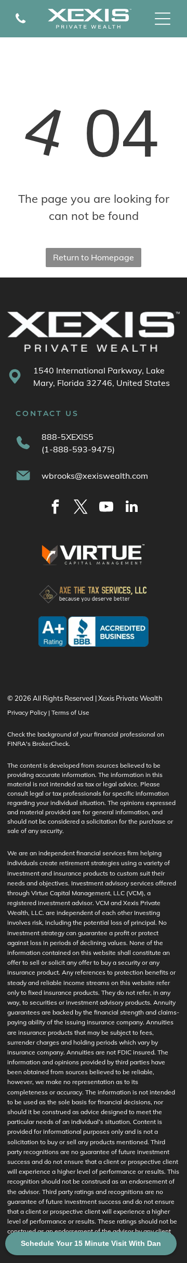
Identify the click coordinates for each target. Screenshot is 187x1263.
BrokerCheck (50, 743)
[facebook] (55, 508)
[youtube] (106, 508)
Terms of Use (70, 712)
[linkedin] (132, 508)
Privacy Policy (27, 712)
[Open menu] (162, 18)
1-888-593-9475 (78, 449)
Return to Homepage (93, 257)
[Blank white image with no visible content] (20, 24)
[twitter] (81, 508)
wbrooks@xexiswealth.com (95, 475)
